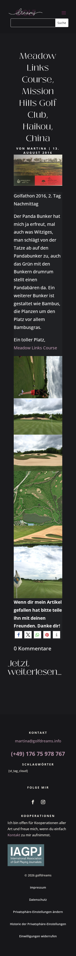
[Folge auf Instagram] (43, 802)
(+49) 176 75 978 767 (38, 753)
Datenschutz (38, 900)
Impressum (38, 887)
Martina (37, 148)
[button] (18, 634)
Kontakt (14, 835)
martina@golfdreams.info (38, 740)
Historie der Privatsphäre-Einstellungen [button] (38, 924)
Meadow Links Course (35, 348)
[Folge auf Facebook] (33, 802)
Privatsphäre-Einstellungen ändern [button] (38, 912)
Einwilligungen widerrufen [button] (38, 936)
